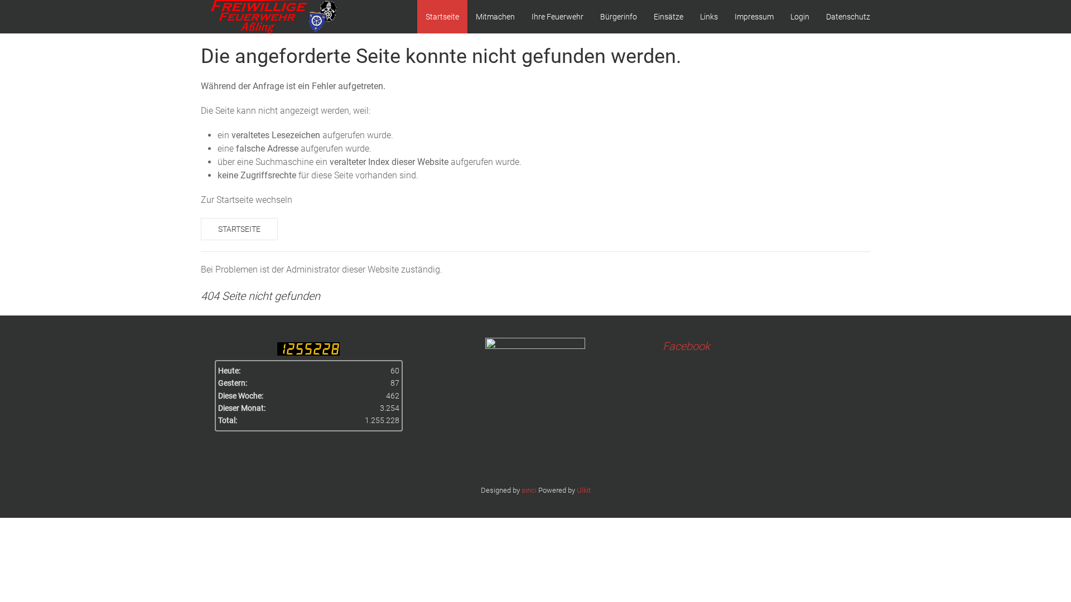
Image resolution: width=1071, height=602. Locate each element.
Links (709, 16)
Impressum (754, 16)
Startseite (442, 16)
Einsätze (668, 16)
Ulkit (584, 490)
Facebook (686, 346)
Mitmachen (495, 16)
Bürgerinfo (618, 16)
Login (799, 16)
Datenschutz (848, 16)
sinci (529, 490)
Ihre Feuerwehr (557, 16)
